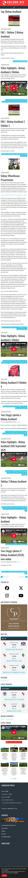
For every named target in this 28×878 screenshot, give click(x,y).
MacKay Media (15, 101)
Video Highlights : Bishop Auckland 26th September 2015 (13, 446)
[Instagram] (7, 596)
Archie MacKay (10, 100)
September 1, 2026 (14, 654)
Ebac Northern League (21, 431)
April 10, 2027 (14, 704)
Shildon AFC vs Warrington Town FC (14, 672)
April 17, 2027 (14, 692)
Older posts (5, 576)
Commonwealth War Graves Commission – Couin (13, 195)
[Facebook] (7, 588)
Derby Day (14, 154)
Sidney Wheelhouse (22, 329)
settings (16, 872)
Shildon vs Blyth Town (14, 711)
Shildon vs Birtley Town (14, 661)
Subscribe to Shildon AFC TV (15, 742)
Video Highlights (24, 473)
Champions (16, 361)
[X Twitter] (21, 588)
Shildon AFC (24, 101)
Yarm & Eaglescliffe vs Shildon (14, 699)
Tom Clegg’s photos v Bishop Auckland (11, 417)
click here (18, 422)
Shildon (25, 61)
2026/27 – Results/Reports (7, 719)
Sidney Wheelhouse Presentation (10, 178)
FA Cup (17, 544)
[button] (15, 746)
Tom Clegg (25, 434)
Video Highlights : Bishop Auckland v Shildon (13, 70)
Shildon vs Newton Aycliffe (14, 649)
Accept (4, 875)
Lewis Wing (19, 571)
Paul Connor (19, 509)
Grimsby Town (15, 327)
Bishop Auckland (17, 61)
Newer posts (23, 576)
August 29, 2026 (14, 642)
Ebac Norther (23, 406)
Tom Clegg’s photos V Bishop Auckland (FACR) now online (12, 555)
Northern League (22, 154)
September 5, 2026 (14, 665)
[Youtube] (21, 596)
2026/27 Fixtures (5, 680)
